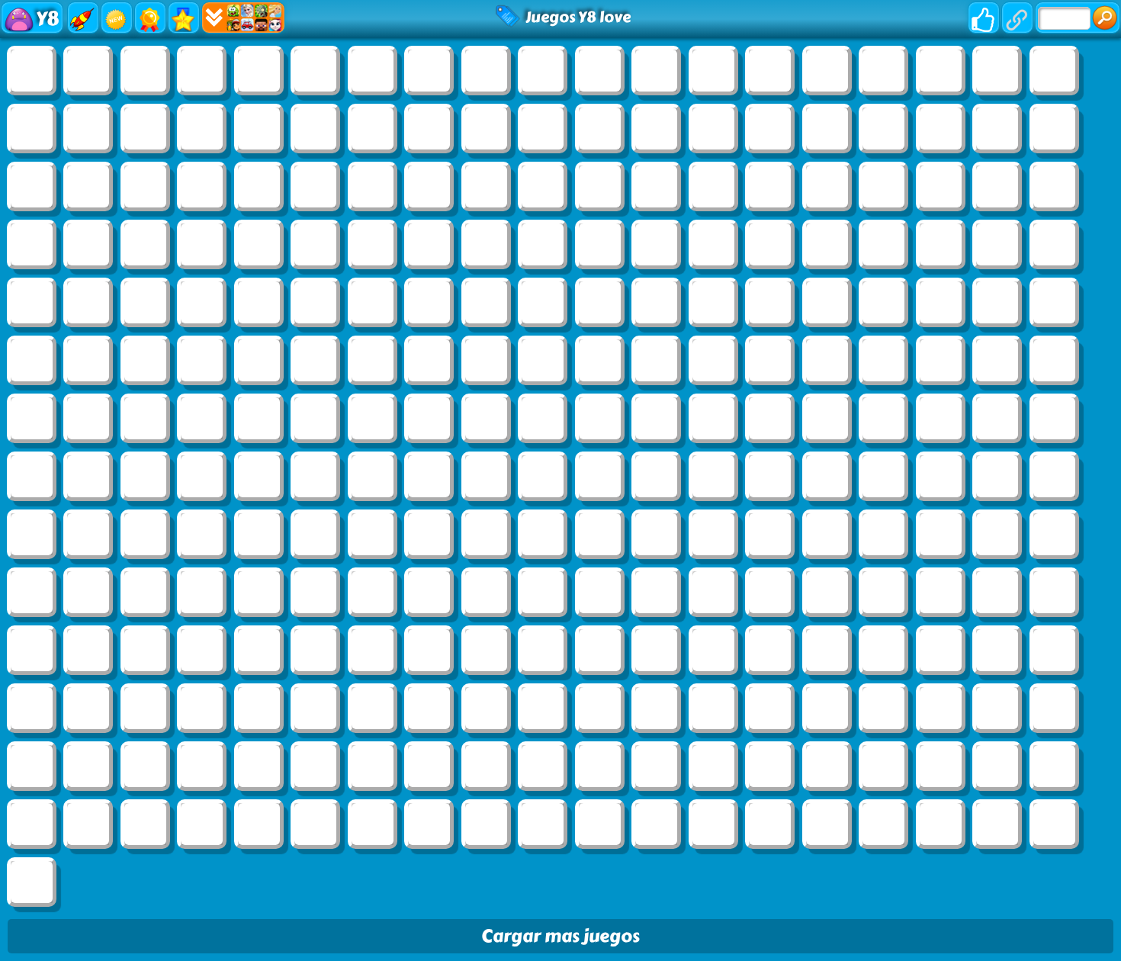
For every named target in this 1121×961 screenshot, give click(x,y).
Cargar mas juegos (560, 936)
